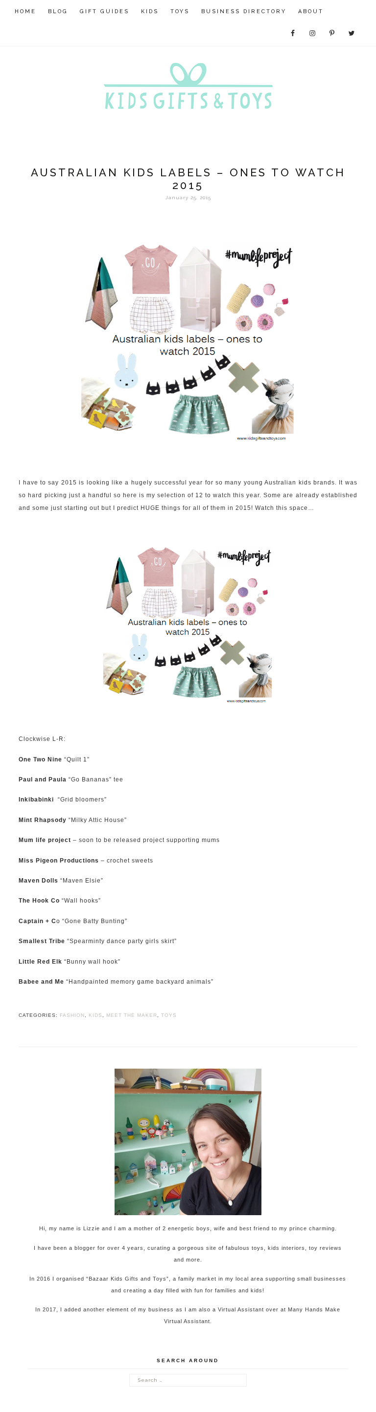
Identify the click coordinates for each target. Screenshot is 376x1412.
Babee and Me (41, 981)
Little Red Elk (40, 961)
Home (25, 11)
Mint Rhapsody (43, 820)
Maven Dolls (38, 880)
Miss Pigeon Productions (59, 860)
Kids (150, 11)
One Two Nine (40, 759)
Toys (179, 11)
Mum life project (45, 840)
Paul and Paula (43, 779)
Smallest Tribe (42, 941)
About (311, 11)
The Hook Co (39, 900)
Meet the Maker (131, 1015)
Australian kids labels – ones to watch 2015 (188, 178)
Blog (58, 11)
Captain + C (37, 921)
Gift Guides (104, 11)
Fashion (72, 1015)
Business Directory (243, 11)
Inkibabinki (38, 799)
